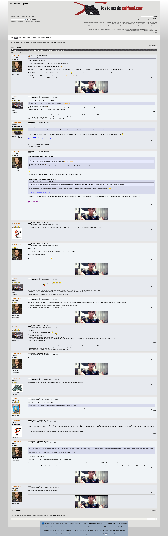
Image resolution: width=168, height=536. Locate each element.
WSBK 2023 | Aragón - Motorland (39, 55)
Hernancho (16, 378)
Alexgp (47, 42)
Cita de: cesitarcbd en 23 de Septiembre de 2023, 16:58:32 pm (41, 446)
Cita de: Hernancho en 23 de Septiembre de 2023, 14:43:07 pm (41, 402)
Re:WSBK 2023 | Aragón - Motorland (40, 96)
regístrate (32, 16)
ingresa (27, 16)
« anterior (151, 45)
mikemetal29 (17, 122)
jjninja (15, 398)
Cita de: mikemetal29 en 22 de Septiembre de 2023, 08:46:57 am (42, 179)
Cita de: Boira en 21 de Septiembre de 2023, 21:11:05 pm (40, 156)
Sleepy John (17, 56)
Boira (15, 96)
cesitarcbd (16, 223)
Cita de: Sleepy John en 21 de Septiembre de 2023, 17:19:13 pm (42, 100)
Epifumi (44, 42)
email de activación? (20, 17)
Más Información (111, 534)
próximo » (155, 45)
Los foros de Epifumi (19, 4)
